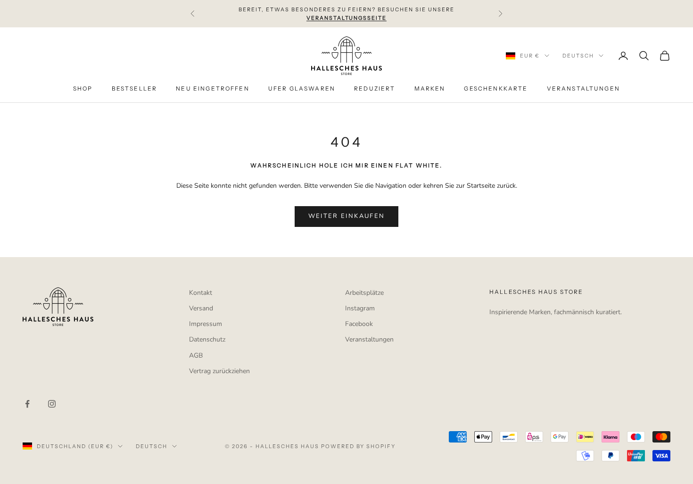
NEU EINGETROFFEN (212, 88)
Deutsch (578, 55)
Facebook (359, 323)
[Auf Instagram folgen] (52, 404)
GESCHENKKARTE (496, 88)
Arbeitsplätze (364, 292)
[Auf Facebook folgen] (27, 404)
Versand (201, 308)
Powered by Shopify (358, 446)
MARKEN (430, 88)
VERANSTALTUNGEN (583, 88)
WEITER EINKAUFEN (346, 216)
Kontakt (200, 292)
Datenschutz (207, 339)
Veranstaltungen (369, 339)
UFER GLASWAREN (301, 88)
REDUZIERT (374, 88)
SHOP (83, 88)
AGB (196, 355)
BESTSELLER (134, 88)
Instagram (360, 308)
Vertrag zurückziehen (219, 371)
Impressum (205, 323)
